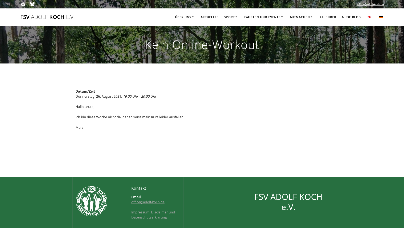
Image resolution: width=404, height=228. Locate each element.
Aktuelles (210, 17)
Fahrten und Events (262, 17)
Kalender (327, 17)
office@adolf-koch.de (370, 4)
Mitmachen (300, 17)
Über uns (183, 17)
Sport (229, 17)
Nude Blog (351, 17)
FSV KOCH (47, 17)
